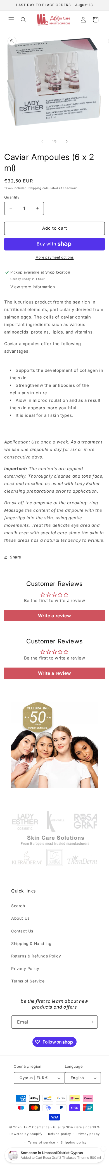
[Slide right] (67, 141)
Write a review (54, 615)
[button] (11, 20)
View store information (32, 286)
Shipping (35, 188)
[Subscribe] (91, 1022)
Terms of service (41, 1142)
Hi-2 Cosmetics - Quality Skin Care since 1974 (62, 1127)
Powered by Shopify (26, 1134)
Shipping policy (74, 1142)
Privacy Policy (25, 968)
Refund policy (59, 1134)
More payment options (54, 257)
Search (18, 905)
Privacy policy (88, 1134)
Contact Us (22, 931)
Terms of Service (28, 981)
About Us (20, 918)
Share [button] (15, 557)
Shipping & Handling (31, 943)
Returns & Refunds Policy (36, 956)
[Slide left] (42, 141)
